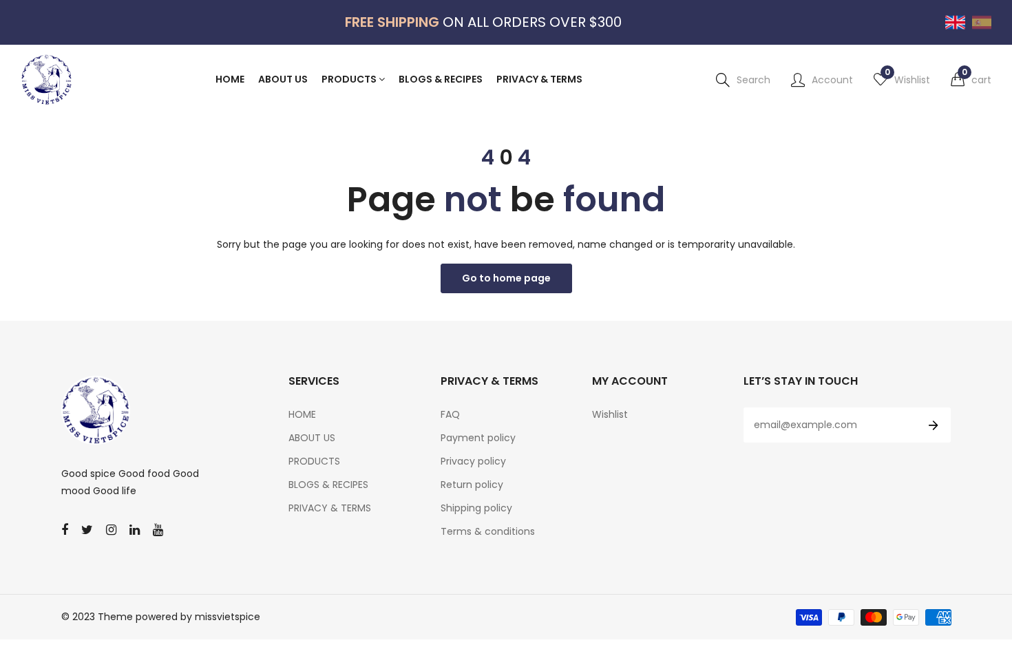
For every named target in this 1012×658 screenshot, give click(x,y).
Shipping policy (476, 508)
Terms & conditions (488, 531)
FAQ (450, 414)
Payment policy (478, 438)
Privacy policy (473, 461)
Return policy (472, 484)
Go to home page (506, 278)
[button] (971, 79)
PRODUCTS (314, 461)
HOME (302, 414)
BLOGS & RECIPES (328, 484)
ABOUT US (311, 438)
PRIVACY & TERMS (329, 508)
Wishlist (610, 414)
